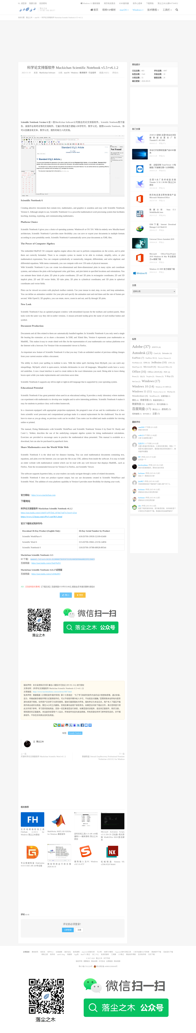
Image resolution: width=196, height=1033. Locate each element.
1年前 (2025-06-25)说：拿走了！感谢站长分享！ (149, 474)
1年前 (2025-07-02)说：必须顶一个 (147, 458)
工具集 (113, 954)
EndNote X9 (151, 358)
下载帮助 (150, 3)
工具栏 (166, 10)
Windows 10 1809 (163, 387)
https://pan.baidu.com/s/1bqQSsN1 (46, 563)
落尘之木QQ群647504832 (168, 3)
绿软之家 (44, 954)
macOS (123, 10)
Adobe (141, 346)
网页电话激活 (109, 3)
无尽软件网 (142, 954)
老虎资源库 (105, 954)
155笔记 (121, 954)
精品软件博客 (131, 954)
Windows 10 (143, 386)
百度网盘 (141, 409)
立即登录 (68, 930)
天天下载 (151, 954)
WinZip (171, 392)
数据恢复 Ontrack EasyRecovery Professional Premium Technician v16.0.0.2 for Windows (103, 758)
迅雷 (156, 414)
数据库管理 (158, 400)
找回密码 (43, 3)
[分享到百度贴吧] (70, 725)
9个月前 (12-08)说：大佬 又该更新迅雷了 (148, 437)
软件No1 (50, 952)
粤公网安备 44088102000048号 (106, 966)
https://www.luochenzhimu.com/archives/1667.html (52, 692)
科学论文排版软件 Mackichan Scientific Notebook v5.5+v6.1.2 (72, 68)
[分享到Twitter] (78, 725)
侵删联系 (86, 961)
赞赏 (81, 595)
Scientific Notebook (75, 733)
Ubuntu (159, 376)
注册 (79, 930)
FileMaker (137, 363)
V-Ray (169, 376)
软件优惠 (147, 414)
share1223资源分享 (88, 952)
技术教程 (152, 10)
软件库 (52, 954)
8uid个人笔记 (85, 954)
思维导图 (146, 400)
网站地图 (117, 961)
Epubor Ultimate (164, 358)
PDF (167, 372)
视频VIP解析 (109, 10)
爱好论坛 (67, 952)
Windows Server (159, 392)
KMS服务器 (124, 3)
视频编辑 (136, 414)
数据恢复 (138, 404)
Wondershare (140, 396)
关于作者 (106, 958)
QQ (142, 376)
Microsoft (149, 367)
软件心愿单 (137, 3)
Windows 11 (142, 391)
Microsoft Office (165, 367)
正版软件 (150, 404)
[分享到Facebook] (82, 725)
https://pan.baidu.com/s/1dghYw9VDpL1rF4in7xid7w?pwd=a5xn (49, 513)
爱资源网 (76, 952)
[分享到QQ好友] (67, 725)
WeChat (136, 382)
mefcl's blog (61, 954)
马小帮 (99, 952)
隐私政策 (94, 961)
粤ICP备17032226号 (85, 966)
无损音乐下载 (168, 952)
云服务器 (165, 396)
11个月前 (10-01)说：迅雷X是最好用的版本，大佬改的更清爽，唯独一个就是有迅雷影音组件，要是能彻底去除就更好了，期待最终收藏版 (157, 448)
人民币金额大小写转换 (141, 952)
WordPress (154, 396)
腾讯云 (156, 409)
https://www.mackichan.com (43, 495)
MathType (137, 367)
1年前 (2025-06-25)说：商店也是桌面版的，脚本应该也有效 (151, 466)
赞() (67, 595)
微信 (135, 400)
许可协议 (102, 961)
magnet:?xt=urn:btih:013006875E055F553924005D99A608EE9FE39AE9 (63, 559)
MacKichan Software (47, 73)
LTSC (171, 363)
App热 (76, 954)
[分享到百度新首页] (74, 725)
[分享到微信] (55, 725)
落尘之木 (27, 9)
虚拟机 (166, 409)
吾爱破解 (59, 952)
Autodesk (142, 353)
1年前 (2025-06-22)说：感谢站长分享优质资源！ (149, 499)
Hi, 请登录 (22, 3)
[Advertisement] (98, 41)
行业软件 (92, 73)
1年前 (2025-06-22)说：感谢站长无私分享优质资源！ (149, 491)
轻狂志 (42, 952)
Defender (167, 353)
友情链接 (109, 961)
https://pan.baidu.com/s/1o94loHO (45, 574)
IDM (146, 363)
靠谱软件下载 (156, 952)
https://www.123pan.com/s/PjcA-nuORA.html (41, 517)
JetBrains (159, 362)
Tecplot (150, 376)
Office (139, 371)
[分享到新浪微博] (63, 725)
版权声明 (79, 961)
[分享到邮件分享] (86, 725)
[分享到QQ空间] (59, 725)
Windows (137, 10)
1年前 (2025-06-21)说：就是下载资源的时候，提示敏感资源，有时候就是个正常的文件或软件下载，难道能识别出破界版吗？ (157, 508)
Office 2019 (155, 372)
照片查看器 (162, 404)
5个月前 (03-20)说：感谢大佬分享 (148, 428)
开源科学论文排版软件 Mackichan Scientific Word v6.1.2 (43, 757)
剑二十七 (95, 954)
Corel (157, 353)
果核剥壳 (35, 952)
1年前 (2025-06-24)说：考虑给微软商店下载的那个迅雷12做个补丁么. (154, 483)
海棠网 (69, 954)
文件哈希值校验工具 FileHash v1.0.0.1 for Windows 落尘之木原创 (32, 832)
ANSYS (156, 347)
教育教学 (83, 73)
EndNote (138, 358)
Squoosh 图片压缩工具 (123, 952)
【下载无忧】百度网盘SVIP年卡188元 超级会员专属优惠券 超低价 (68, 587)
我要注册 (33, 3)
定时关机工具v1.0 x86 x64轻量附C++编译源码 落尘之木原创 (86, 836)
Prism (135, 376)
